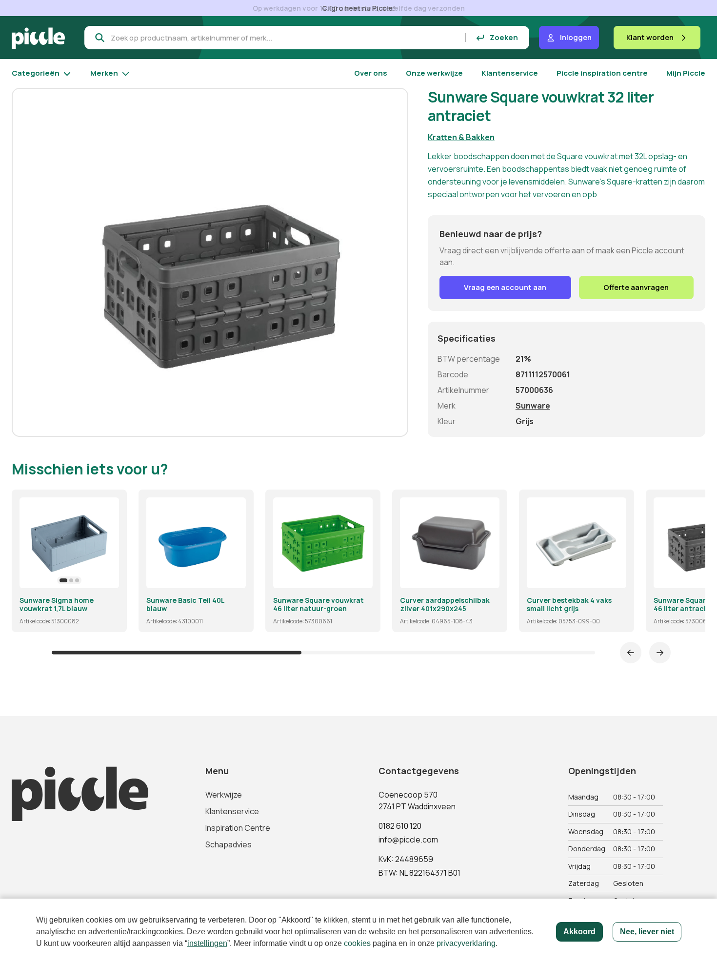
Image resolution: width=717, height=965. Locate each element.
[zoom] (107, 576)
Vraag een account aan (505, 287)
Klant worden (650, 37)
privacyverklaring (466, 943)
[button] (63, 580)
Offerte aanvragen (636, 287)
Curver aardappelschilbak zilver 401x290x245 (445, 604)
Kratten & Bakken (461, 137)
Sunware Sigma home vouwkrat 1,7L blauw (57, 604)
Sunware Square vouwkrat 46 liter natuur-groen (318, 604)
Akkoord (579, 931)
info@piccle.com (408, 839)
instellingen (207, 943)
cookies (357, 943)
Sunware (533, 405)
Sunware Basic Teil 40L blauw (185, 604)
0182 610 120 (399, 826)
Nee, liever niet (647, 931)
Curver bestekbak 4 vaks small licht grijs (569, 604)
